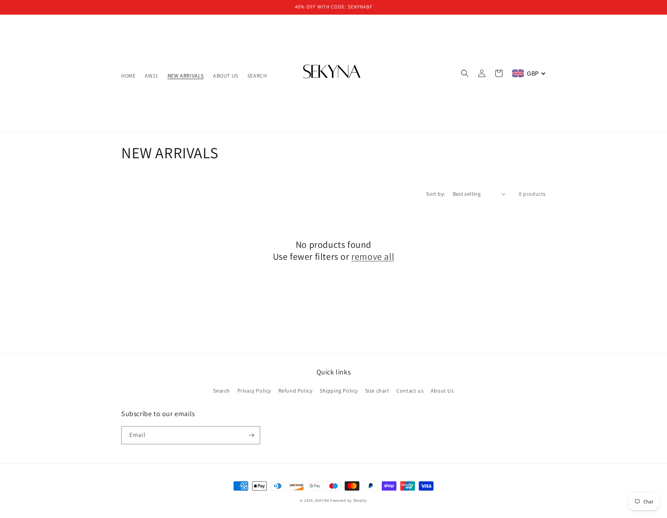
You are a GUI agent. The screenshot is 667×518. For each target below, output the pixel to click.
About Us (442, 390)
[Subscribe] (251, 435)
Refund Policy (295, 390)
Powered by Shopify (348, 500)
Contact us (409, 390)
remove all (372, 256)
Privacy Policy (254, 390)
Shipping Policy (339, 390)
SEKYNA (322, 500)
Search (221, 390)
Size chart (377, 390)
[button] (464, 73)
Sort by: (435, 193)
